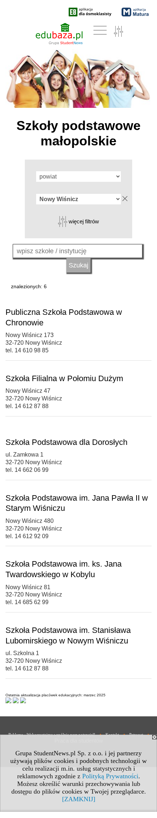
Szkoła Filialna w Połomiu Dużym (64, 378)
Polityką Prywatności (110, 776)
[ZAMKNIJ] (78, 799)
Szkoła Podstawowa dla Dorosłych (66, 442)
